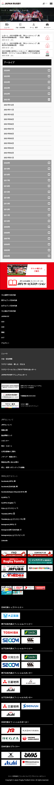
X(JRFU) (4, 497)
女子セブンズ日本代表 (9, 305)
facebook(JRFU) (7, 481)
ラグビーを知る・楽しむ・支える (13, 364)
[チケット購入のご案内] (27, 269)
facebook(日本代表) (8, 486)
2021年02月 (9, 152)
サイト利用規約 (13, 776)
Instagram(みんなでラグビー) (12, 535)
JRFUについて (6, 425)
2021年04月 (9, 143)
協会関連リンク (6, 435)
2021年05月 (9, 138)
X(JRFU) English (7, 503)
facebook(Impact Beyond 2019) (13, 492)
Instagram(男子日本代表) (10, 530)
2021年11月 (9, 109)
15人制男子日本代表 (8, 295)
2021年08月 (9, 124)
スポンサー (5, 440)
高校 (2, 332)
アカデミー (5, 343)
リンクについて (25, 776)
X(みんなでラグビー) (8, 508)
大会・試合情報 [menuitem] (20, 27)
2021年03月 (9, 148)
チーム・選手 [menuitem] (34, 27)
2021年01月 (9, 157)
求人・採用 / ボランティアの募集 (13, 467)
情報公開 (4, 430)
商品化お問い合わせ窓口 (10, 462)
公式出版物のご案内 (8, 451)
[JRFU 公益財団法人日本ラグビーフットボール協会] (11, 3)
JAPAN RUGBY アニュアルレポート (14, 375)
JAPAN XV (5, 316)
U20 (2, 327)
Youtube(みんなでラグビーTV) (12, 519)
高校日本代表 (14, 10)
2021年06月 (9, 133)
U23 (2, 321)
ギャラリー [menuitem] (47, 27)
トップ (3, 10)
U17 (2, 337)
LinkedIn (4, 540)
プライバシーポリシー (38, 776)
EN (46, 3)
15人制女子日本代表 (8, 311)
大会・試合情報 (6, 359)
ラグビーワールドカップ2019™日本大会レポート (18, 369)
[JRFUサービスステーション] (27, 282)
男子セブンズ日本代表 (9, 300)
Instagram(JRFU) (7, 524)
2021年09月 (9, 119)
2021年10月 (9, 114)
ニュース (4, 353)
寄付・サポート (6, 446)
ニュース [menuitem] (6, 27)
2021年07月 (9, 128)
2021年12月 (9, 104)
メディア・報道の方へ (9, 457)
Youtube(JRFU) (7, 513)
